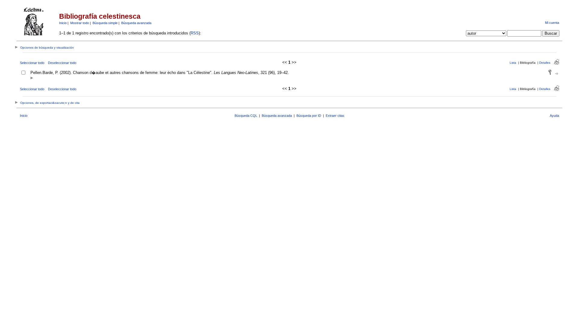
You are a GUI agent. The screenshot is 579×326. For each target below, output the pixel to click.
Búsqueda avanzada (136, 23)
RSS (195, 33)
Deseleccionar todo (62, 63)
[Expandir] (31, 78)
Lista (513, 62)
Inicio (63, 23)
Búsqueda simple (105, 23)
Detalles (544, 62)
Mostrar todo (79, 23)
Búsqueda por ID (308, 115)
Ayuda (554, 115)
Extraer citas (335, 115)
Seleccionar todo (32, 63)
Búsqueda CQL (246, 115)
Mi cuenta (552, 22)
